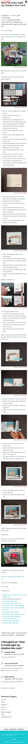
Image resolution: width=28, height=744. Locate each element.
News (2, 714)
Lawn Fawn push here (9, 618)
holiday (3, 24)
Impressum (21, 742)
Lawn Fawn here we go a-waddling (13, 605)
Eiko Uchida (6, 18)
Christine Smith (10, 652)
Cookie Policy (7, 742)
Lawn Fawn (9, 24)
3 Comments (5, 15)
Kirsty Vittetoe (9, 677)
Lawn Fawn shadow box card (12, 603)
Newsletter (13, 729)
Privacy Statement (14, 742)
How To (3, 709)
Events (3, 707)
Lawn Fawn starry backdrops (12, 616)
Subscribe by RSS (6, 717)
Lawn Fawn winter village (10, 612)
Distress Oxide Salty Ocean (11, 621)
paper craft (17, 24)
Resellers (21, 729)
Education (4, 704)
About (6, 729)
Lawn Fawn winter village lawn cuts (14, 614)
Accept (14, 739)
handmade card (18, 22)
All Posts (3, 699)
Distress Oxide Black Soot (11, 623)
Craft (18, 15)
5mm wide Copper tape (10, 601)
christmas (9, 22)
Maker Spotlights (6, 712)
